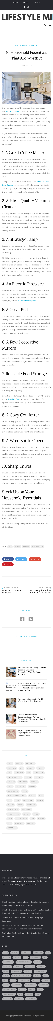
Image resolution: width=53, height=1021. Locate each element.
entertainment (14, 777)
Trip (9, 823)
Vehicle (30, 823)
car (21, 768)
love (17, 800)
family (28, 777)
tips (32, 819)
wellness (12, 828)
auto (10, 763)
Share (9, 559)
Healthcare (13, 791)
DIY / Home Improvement (26, 45)
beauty (19, 763)
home (17, 546)
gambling (20, 786)
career (30, 768)
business (30, 763)
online (11, 805)
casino (41, 768)
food (10, 786)
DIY (10, 546)
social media (13, 814)
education (38, 773)
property (31, 805)
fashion (38, 777)
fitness (34, 782)
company (19, 773)
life (9, 800)
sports (26, 814)
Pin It (9, 564)
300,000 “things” (13, 111)
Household (37, 546)
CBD (9, 773)
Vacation (19, 823)
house (26, 546)
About (25, 2)
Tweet (22, 559)
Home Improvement (16, 796)
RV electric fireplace (27, 300)
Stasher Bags (14, 399)
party (20, 805)
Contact (36, 2)
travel (41, 819)
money (40, 800)
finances (23, 782)
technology (21, 819)
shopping (26, 809)
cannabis (12, 768)
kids (41, 796)
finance (11, 782)
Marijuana (28, 800)
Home (15, 2)
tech (10, 819)
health (32, 786)
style (35, 814)
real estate (13, 809)
